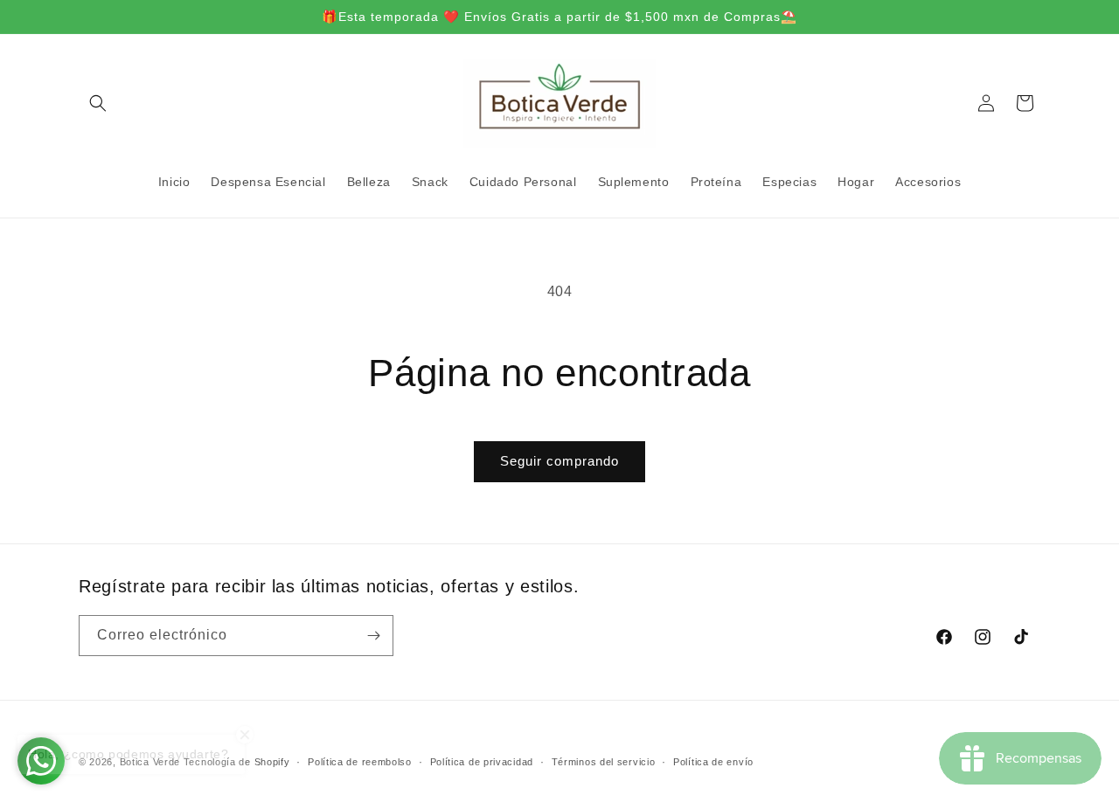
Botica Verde (150, 762)
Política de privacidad (481, 762)
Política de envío (713, 762)
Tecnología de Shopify (237, 762)
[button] (98, 103)
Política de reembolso (360, 762)
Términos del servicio (604, 762)
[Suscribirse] (373, 635)
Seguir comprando (559, 460)
